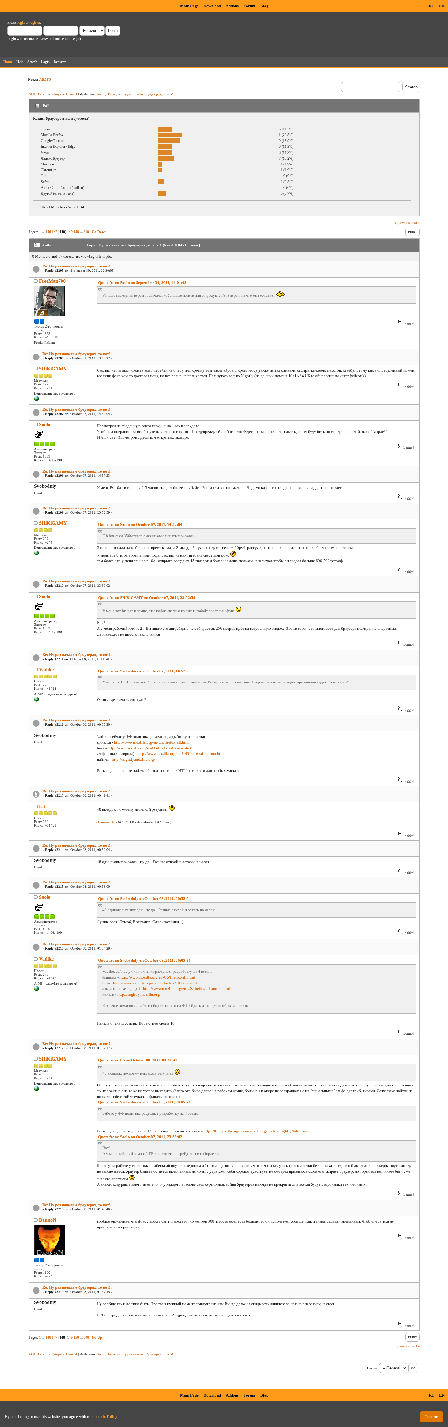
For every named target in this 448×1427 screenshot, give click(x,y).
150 (76, 232)
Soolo (101, 94)
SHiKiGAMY (53, 368)
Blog (264, 6)
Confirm (431, 1417)
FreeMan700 (52, 281)
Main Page (189, 6)
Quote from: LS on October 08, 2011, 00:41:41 (137, 1060)
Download (212, 6)
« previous (402, 223)
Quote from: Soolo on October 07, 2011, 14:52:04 (140, 524)
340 (86, 232)
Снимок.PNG (107, 822)
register (35, 22)
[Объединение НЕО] (36, 400)
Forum (249, 6)
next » (415, 223)
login (21, 22)
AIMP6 (45, 79)
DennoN (47, 1220)
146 (48, 232)
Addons (232, 6)
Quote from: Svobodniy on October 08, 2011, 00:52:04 (144, 898)
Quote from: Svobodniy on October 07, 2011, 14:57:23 (144, 671)
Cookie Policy (105, 1416)
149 (70, 232)
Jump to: (372, 1368)
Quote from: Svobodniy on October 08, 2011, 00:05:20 (144, 960)
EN (442, 6)
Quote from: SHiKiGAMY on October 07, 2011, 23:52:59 (146, 597)
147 (54, 232)
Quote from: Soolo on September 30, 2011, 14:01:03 (142, 282)
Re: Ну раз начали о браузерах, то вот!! (77, 266)
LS (42, 806)
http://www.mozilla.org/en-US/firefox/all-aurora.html (181, 753)
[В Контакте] (36, 700)
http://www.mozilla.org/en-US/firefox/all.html (152, 742)
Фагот (111, 94)
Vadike (46, 669)
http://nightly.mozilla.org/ (133, 759)
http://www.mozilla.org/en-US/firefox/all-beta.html (149, 748)
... (43, 232)
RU (431, 6)
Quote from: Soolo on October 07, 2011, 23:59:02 (140, 1137)
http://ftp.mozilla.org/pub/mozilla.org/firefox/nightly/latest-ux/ (256, 1131)
